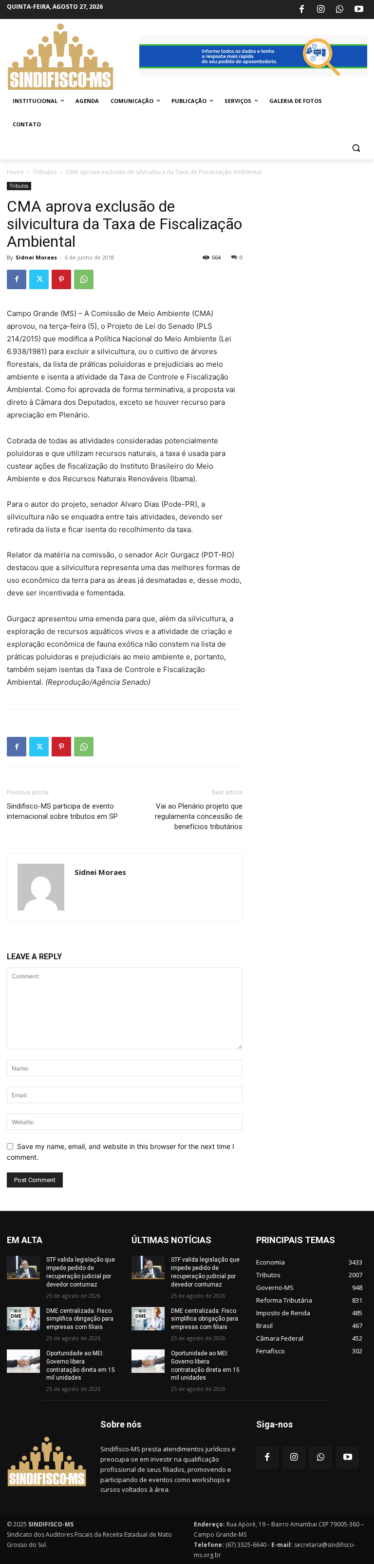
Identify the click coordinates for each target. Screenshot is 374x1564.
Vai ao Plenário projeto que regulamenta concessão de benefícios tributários (199, 816)
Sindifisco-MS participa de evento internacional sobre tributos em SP (62, 811)
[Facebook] (301, 9)
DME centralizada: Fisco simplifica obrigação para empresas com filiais (79, 1319)
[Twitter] (39, 279)
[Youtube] (359, 9)
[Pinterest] (61, 279)
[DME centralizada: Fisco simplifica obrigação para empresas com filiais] (23, 1318)
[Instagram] (320, 9)
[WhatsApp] (340, 9)
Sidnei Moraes (36, 257)
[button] (355, 148)
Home (15, 172)
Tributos (44, 172)
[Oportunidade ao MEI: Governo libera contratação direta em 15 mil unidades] (23, 1361)
